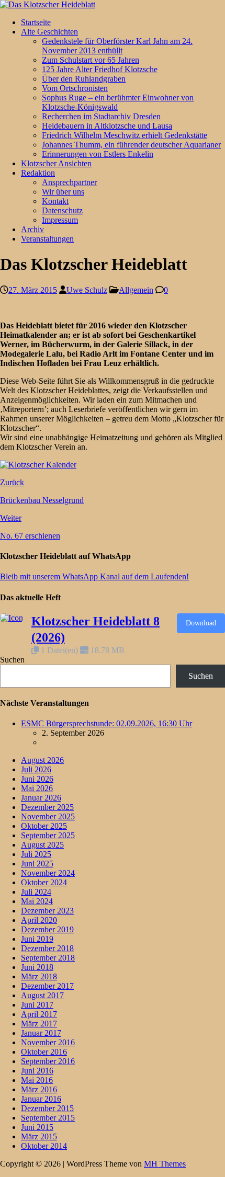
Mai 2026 (37, 788)
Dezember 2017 (47, 985)
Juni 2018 (37, 967)
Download (201, 623)
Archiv (32, 229)
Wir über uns (63, 191)
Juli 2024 (36, 891)
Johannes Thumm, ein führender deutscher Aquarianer (131, 144)
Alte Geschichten (49, 31)
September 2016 (48, 1061)
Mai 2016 (37, 1080)
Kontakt (55, 201)
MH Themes (165, 1163)
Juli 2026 (36, 769)
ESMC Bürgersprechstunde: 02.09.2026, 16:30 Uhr (106, 723)
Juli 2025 (36, 854)
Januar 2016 (41, 1098)
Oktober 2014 (44, 1145)
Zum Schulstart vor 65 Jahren (90, 59)
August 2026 (42, 760)
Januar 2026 (41, 797)
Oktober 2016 (44, 1051)
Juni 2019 (37, 938)
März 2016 (39, 1089)
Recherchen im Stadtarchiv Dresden (101, 116)
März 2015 (39, 1136)
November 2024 (48, 873)
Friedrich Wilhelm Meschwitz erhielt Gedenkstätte (124, 135)
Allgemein (136, 289)
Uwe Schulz (86, 289)
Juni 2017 (37, 1004)
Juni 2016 (37, 1070)
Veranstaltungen (47, 238)
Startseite (36, 22)
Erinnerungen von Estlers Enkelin (97, 154)
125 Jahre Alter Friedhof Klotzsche (100, 69)
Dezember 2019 (47, 929)
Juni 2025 (37, 863)
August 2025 (42, 844)
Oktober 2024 (44, 882)
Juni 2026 (37, 778)
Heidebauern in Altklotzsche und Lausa (107, 125)
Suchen (12, 659)
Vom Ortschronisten (75, 88)
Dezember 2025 (47, 807)
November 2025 (48, 816)
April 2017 (39, 1014)
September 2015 (48, 1117)
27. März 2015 (32, 289)
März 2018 (39, 976)
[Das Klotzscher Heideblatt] (47, 4)
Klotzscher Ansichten (56, 163)
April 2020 (39, 920)
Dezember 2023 (47, 910)
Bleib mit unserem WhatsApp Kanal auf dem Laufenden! (94, 576)
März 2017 (39, 1023)
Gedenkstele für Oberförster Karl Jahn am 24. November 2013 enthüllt (117, 46)
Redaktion (38, 172)
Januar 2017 (41, 1033)
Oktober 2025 (44, 825)
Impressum (60, 219)
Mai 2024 (37, 901)
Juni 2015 (37, 1127)
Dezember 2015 (47, 1108)
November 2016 (48, 1042)
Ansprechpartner (69, 182)
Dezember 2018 (47, 948)
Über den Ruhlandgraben (84, 78)
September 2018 (48, 957)
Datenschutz (62, 210)
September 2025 (48, 835)
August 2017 (42, 995)
